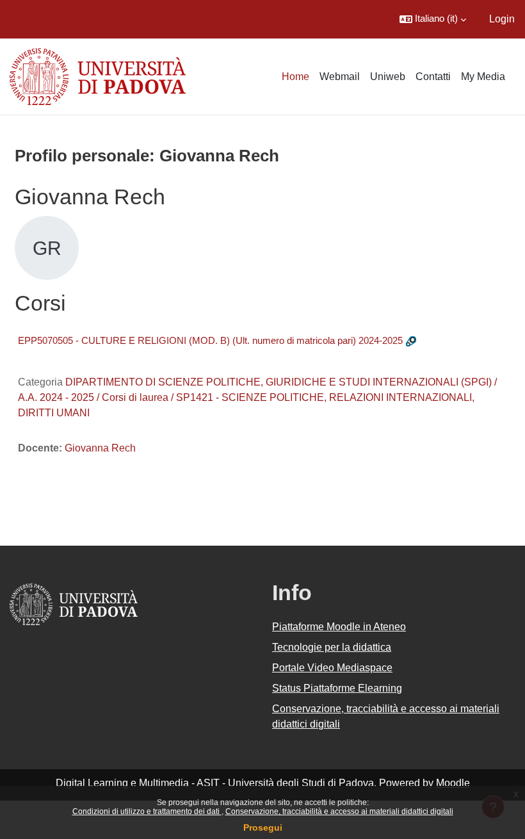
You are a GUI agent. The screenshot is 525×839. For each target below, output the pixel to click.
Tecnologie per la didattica (331, 647)
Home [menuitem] (295, 76)
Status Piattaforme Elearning (337, 688)
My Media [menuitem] (483, 76)
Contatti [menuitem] (433, 76)
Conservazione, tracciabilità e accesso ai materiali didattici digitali (339, 811)
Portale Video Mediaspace (332, 667)
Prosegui (262, 827)
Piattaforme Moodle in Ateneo (339, 626)
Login (502, 18)
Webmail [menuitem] (339, 76)
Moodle (453, 783)
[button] (433, 19)
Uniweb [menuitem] (387, 76)
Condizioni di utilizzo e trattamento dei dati (147, 811)
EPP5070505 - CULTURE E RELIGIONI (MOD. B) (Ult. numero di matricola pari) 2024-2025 (210, 340)
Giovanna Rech (100, 448)
